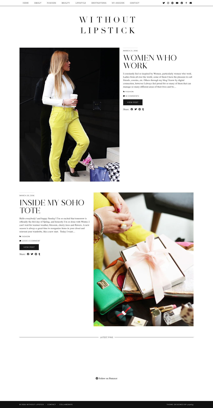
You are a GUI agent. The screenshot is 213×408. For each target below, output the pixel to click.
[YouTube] (177, 3)
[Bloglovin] (186, 3)
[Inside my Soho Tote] (144, 259)
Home (26, 3)
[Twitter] (164, 3)
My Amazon (118, 3)
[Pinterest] (172, 3)
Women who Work (150, 61)
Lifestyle (81, 3)
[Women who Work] (69, 115)
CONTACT (134, 3)
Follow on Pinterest (107, 378)
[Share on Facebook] (132, 109)
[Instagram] (168, 3)
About (37, 3)
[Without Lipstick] (106, 25)
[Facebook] (182, 3)
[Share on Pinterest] (140, 109)
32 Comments (132, 96)
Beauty (66, 3)
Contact (51, 404)
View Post (132, 102)
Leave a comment (30, 241)
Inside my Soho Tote (51, 206)
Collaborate (66, 404)
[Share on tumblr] (143, 109)
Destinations (99, 3)
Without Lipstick (35, 404)
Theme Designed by (180, 404)
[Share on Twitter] (136, 109)
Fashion (51, 3)
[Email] (191, 3)
